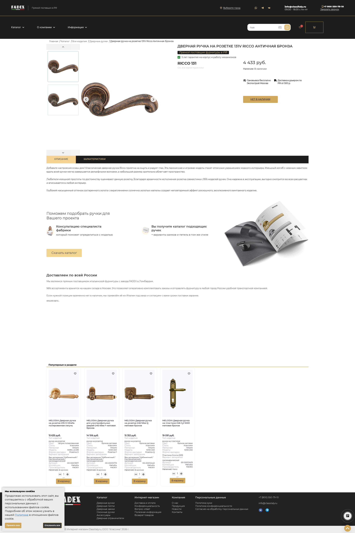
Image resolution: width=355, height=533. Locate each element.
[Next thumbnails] (63, 153)
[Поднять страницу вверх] (347, 528)
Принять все (13, 525)
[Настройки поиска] (280, 27)
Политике (21, 514)
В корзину (64, 481)
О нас (175, 503)
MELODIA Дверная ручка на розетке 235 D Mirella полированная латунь (62, 423)
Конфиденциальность (147, 506)
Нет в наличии (260, 99)
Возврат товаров (144, 515)
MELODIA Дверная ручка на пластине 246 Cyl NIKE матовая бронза (176, 423)
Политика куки (203, 503)
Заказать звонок (329, 9)
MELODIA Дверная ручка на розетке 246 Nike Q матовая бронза (138, 423)
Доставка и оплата (145, 503)
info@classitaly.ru (295, 6)
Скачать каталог (64, 253)
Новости (177, 509)
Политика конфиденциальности (213, 506)
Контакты (177, 512)
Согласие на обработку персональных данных (221, 509)
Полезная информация (148, 512)
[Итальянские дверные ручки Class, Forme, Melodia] (18, 8)
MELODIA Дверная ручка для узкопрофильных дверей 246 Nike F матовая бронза (101, 424)
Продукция (178, 506)
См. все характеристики (191, 67)
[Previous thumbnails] (63, 47)
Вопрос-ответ (142, 509)
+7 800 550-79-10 (334, 6)
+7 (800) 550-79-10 (269, 497)
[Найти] (287, 27)
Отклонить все (52, 525)
